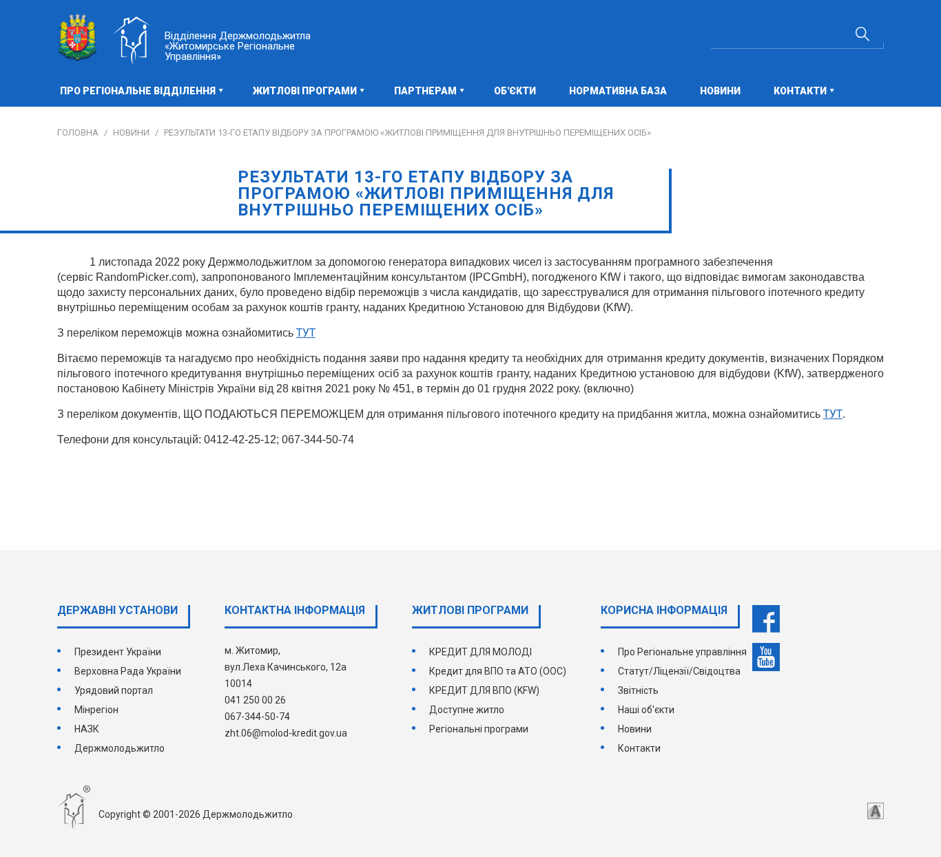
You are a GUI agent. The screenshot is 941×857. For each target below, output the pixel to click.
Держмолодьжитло (119, 748)
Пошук (862, 33)
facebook (766, 619)
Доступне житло (466, 709)
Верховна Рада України (127, 671)
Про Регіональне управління (682, 651)
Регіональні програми (478, 728)
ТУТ (832, 414)
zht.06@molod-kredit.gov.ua (286, 733)
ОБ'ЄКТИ (515, 90)
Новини (720, 90)
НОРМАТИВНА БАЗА (618, 90)
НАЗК (86, 728)
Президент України (117, 651)
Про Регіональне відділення (138, 90)
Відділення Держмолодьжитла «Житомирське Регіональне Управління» (238, 46)
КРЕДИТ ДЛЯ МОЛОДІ (480, 651)
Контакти (639, 748)
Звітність (638, 690)
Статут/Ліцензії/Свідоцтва (679, 671)
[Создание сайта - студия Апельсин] (875, 811)
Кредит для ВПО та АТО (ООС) (497, 671)
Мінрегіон (96, 709)
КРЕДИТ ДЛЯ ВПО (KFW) (484, 690)
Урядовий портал (113, 690)
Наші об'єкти (646, 709)
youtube (766, 657)
